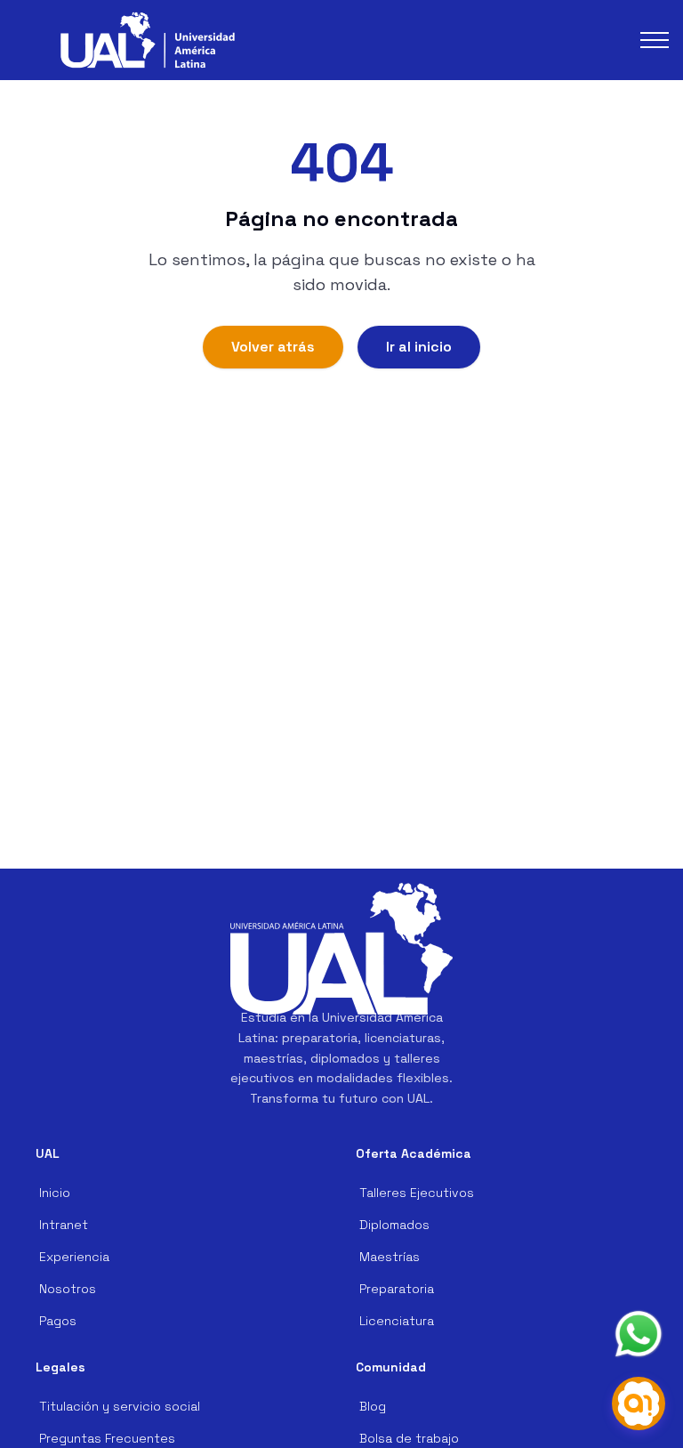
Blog (372, 1406)
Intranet (63, 1225)
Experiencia (74, 1257)
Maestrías (389, 1257)
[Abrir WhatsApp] (638, 1334)
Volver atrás (273, 346)
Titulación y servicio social (119, 1406)
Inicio (54, 1193)
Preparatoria (396, 1289)
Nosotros (67, 1289)
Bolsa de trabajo (409, 1438)
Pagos (57, 1321)
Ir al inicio (419, 346)
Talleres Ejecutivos (416, 1193)
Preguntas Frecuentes (107, 1438)
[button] (148, 40)
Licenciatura (396, 1321)
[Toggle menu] (654, 40)
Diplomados (394, 1225)
